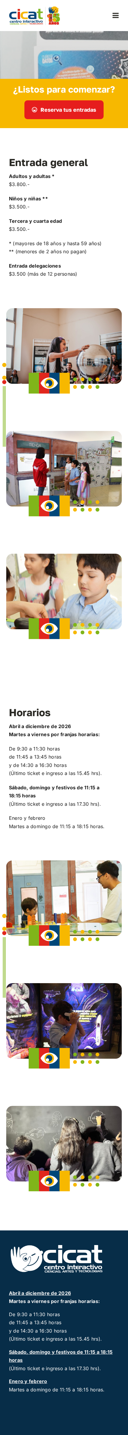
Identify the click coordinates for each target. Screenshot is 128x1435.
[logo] (35, 8)
